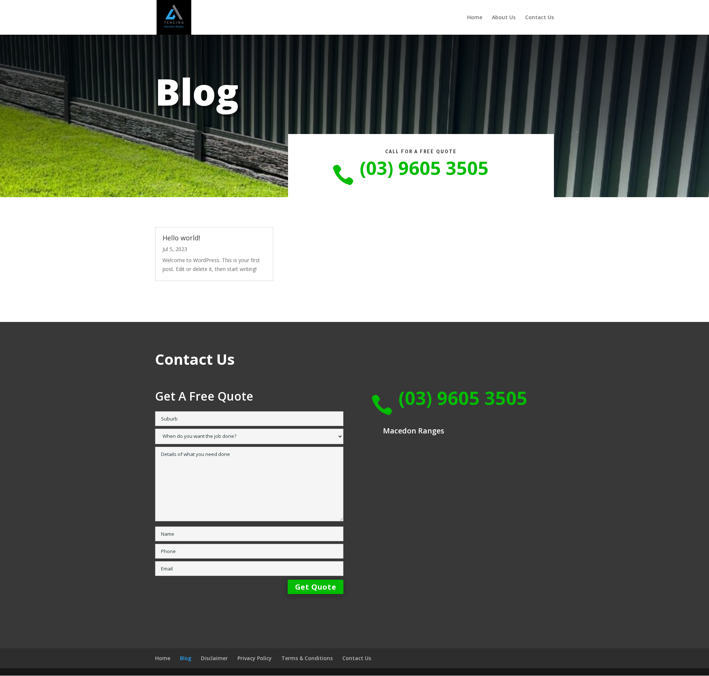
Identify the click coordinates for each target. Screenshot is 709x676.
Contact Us (539, 18)
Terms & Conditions (307, 658)
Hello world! (181, 237)
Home (474, 18)
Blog (185, 658)
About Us (504, 18)
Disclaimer (214, 658)
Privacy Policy (254, 658)
